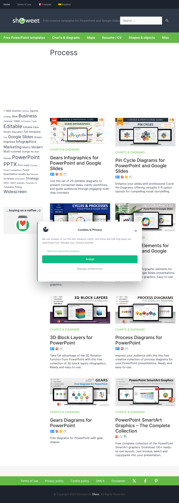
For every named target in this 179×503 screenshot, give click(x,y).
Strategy (32, 178)
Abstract (16, 110)
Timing (18, 187)
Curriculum (26, 121)
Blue (15, 116)
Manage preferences (90, 268)
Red (28, 174)
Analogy (7, 116)
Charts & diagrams (66, 37)
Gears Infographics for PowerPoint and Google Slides (75, 163)
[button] (136, 230)
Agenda (34, 110)
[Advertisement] (113, 85)
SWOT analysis (17, 183)
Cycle (34, 121)
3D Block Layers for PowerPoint (71, 340)
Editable (12, 126)
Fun (5, 137)
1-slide (7, 110)
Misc (165, 37)
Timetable (8, 187)
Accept (90, 259)
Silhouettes (20, 179)
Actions (25, 111)
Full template (32, 131)
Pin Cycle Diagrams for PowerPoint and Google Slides (141, 165)
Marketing (12, 147)
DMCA (100, 481)
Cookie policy (80, 481)
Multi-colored (12, 151)
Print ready (24, 165)
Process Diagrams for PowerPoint (138, 340)
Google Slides (20, 136)
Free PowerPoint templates (24, 37)
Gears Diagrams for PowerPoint (71, 422)
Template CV (31, 183)
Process (34, 165)
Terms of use (24, 4)
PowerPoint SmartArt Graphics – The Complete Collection (142, 425)
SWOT (6, 183)
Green (38, 137)
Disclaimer (118, 481)
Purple (26, 170)
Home (6, 4)
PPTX (10, 164)
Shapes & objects (142, 37)
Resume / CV (112, 37)
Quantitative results (14, 173)
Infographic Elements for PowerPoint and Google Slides (142, 251)
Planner (7, 158)
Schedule (8, 178)
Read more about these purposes (63, 251)
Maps (91, 37)
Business (28, 115)
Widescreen (15, 191)
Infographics (26, 142)
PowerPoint (26, 157)
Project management (12, 170)
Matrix (26, 147)
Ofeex (95, 494)
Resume (34, 174)
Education (17, 131)
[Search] (167, 21)
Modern (37, 147)
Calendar (8, 121)
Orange (26, 151)
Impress (9, 142)
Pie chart (35, 152)
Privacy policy (54, 481)
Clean (17, 120)
